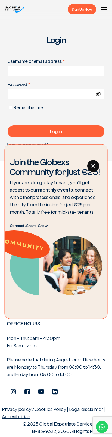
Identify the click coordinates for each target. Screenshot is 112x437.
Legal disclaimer (86, 409)
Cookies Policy (50, 409)
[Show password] (98, 94)
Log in (56, 131)
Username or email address (45, 61)
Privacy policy (16, 409)
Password (28, 84)
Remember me (28, 107)
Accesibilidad (16, 416)
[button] (104, 9)
